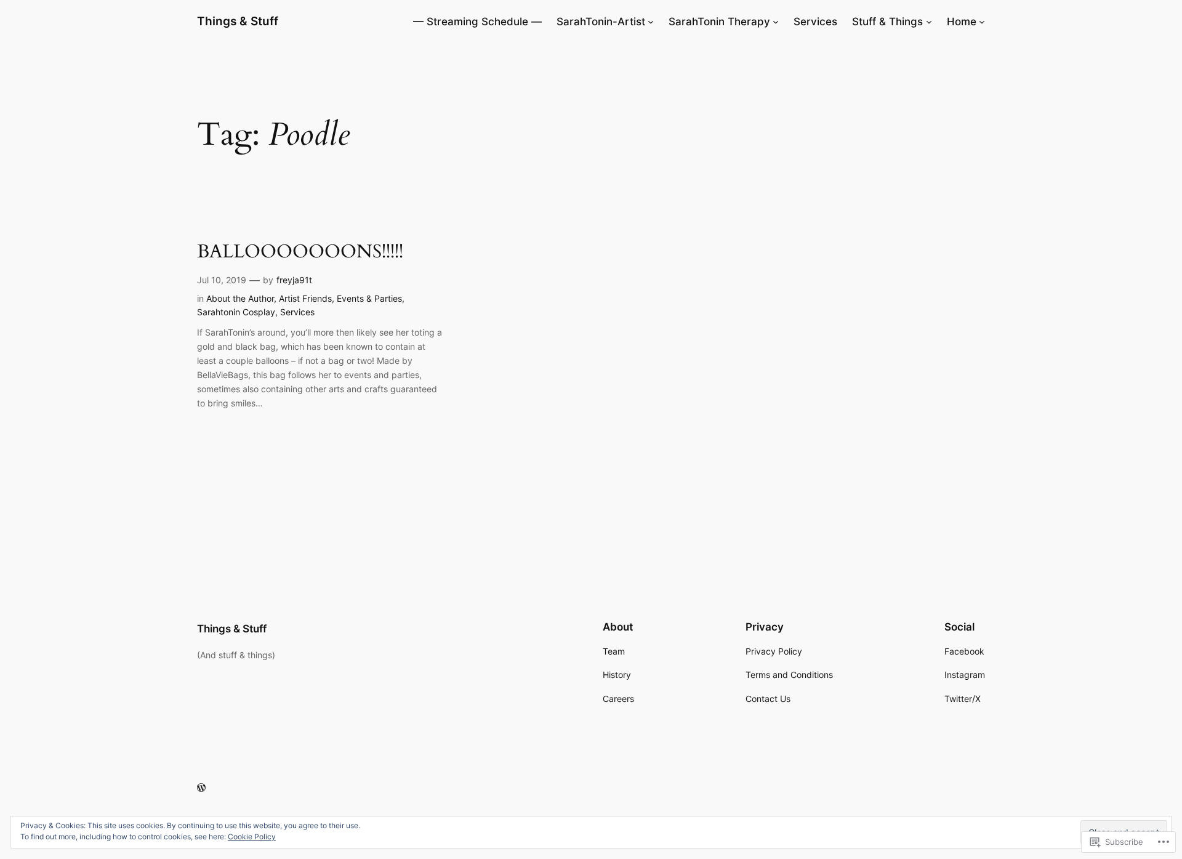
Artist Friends (305, 298)
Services (297, 312)
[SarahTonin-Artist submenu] (651, 21)
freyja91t (294, 280)
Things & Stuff (237, 21)
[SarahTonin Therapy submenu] (776, 21)
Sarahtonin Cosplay (236, 312)
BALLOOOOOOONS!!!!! (300, 252)
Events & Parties (369, 298)
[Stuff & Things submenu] (929, 21)
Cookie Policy (252, 836)
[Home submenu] (982, 21)
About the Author (240, 298)
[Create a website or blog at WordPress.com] (201, 788)
